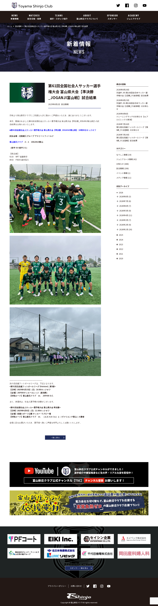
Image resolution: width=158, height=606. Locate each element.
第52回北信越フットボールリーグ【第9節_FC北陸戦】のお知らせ (132, 128)
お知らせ (120, 163)
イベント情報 (121, 173)
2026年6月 (123, 205)
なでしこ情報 (121, 154)
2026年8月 (123, 196)
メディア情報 (121, 177)
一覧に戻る (55, 437)
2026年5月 (123, 210)
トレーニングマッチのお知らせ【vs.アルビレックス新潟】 (132, 118)
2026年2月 (123, 224)
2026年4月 (123, 215)
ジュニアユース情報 (124, 159)
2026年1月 (123, 229)
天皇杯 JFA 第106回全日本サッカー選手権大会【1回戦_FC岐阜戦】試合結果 (132, 94)
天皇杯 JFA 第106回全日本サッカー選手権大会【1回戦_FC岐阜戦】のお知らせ (132, 106)
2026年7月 (123, 201)
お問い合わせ (76, 586)
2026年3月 (123, 220)
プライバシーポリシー (57, 586)
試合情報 (120, 168)
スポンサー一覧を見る (79, 568)
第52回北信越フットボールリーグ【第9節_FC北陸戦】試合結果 (132, 139)
